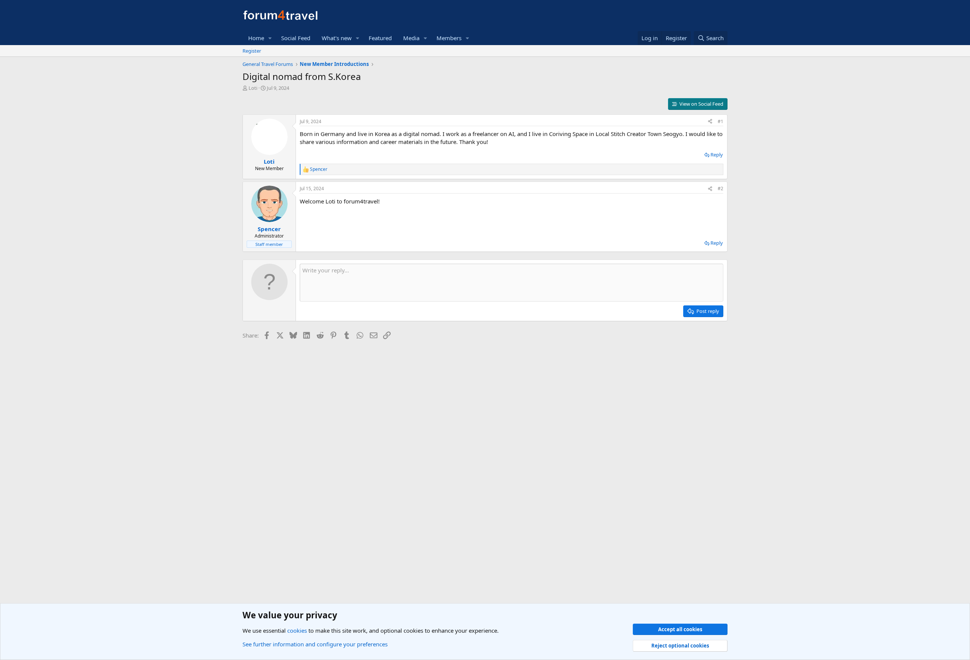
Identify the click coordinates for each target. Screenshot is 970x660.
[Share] (710, 121)
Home (256, 38)
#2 (720, 188)
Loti (253, 87)
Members (449, 38)
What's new (337, 38)
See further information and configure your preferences (315, 644)
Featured (380, 38)
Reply (716, 154)
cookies (297, 630)
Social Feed (295, 38)
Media (411, 38)
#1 (720, 121)
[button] (270, 38)
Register (251, 50)
